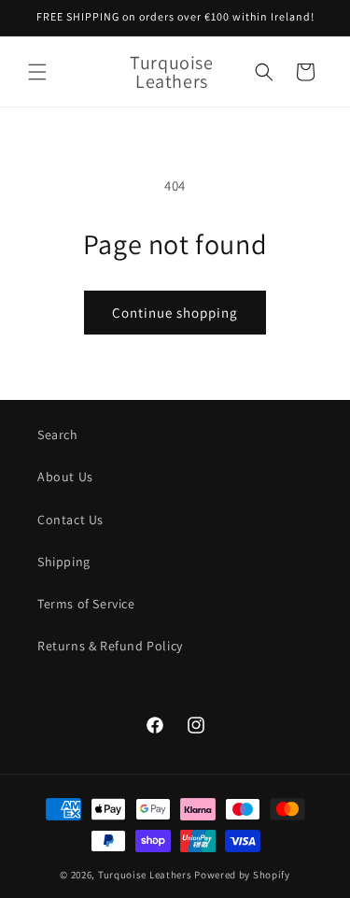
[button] (37, 72)
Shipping (64, 561)
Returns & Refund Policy (110, 645)
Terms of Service (86, 603)
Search (57, 434)
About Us (65, 476)
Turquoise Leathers (145, 874)
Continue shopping (175, 312)
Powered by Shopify (242, 874)
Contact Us (70, 519)
